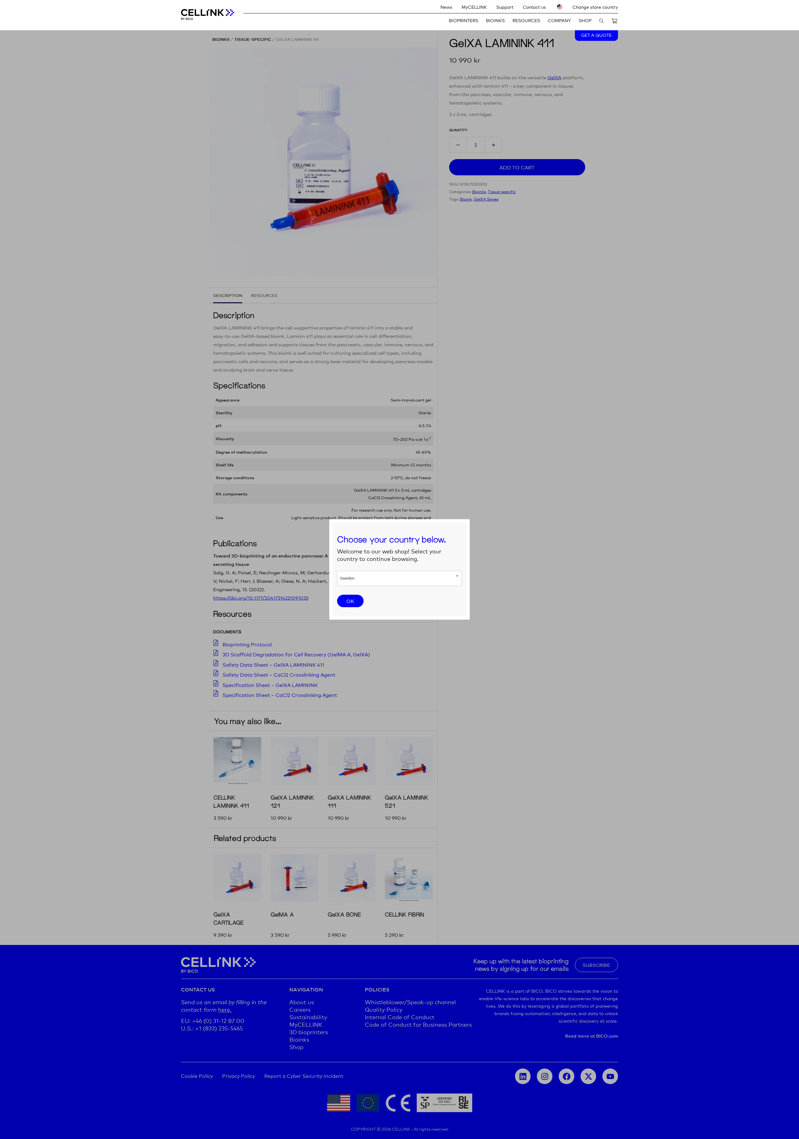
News (446, 7)
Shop (585, 20)
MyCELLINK (474, 7)
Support (504, 7)
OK (350, 600)
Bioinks (495, 20)
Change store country (595, 7)
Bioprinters (463, 20)
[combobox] (399, 578)
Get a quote (596, 35)
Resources (526, 20)
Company (559, 20)
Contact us (534, 7)
